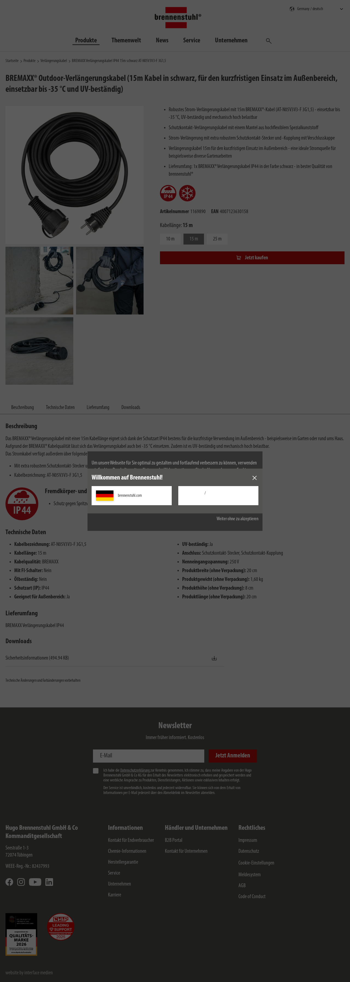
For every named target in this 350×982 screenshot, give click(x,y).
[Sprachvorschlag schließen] (254, 478)
